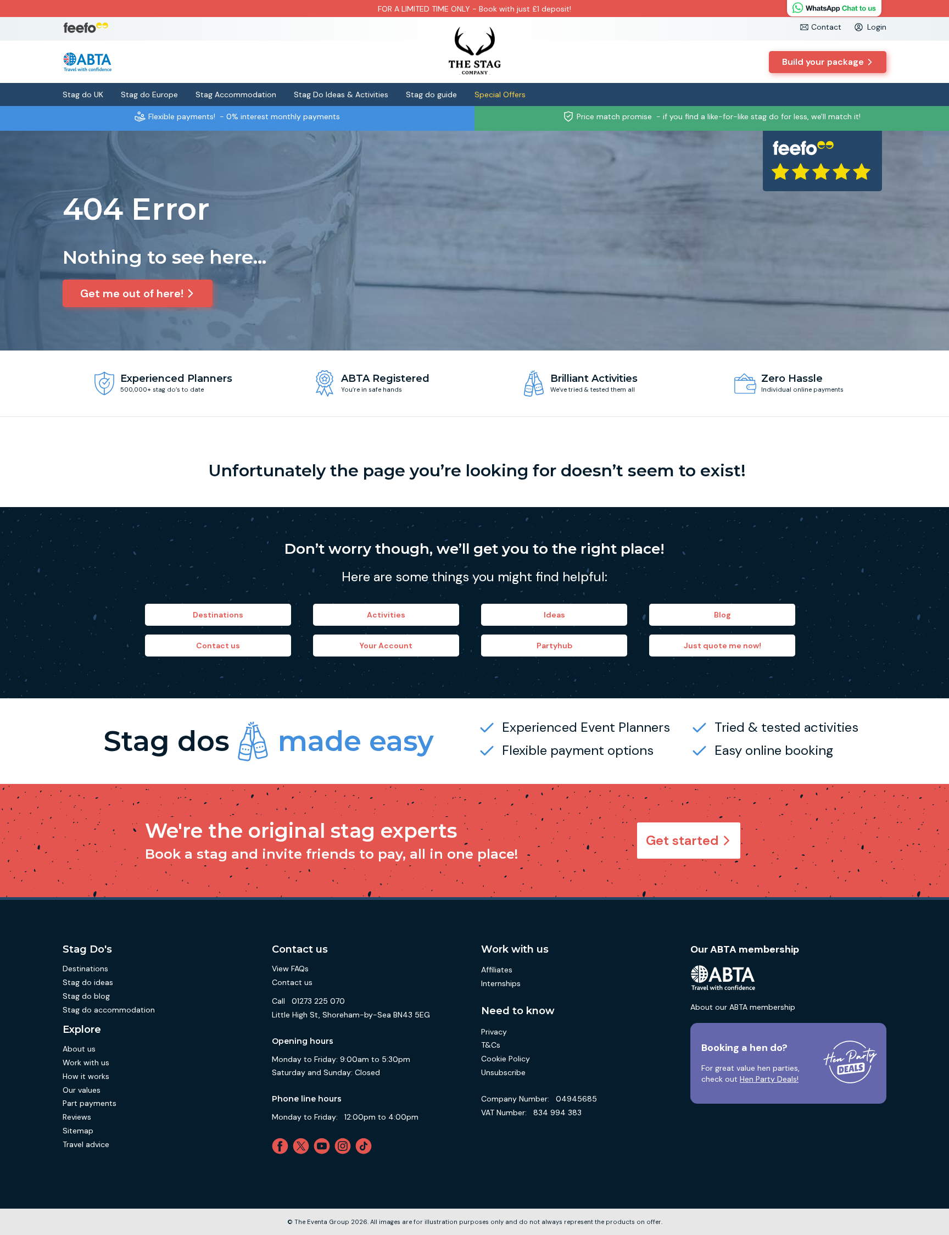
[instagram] (344, 1146)
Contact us (218, 645)
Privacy (494, 1032)
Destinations (218, 615)
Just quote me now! (722, 645)
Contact (826, 27)
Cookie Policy (505, 1059)
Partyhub (554, 645)
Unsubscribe (503, 1072)
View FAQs (290, 968)
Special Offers (500, 94)
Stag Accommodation (236, 94)
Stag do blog (86, 996)
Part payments (89, 1103)
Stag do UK (83, 94)
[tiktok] (365, 1146)
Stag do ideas (88, 982)
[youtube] (324, 1146)
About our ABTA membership (742, 1007)
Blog (722, 615)
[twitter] (303, 1146)
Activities (386, 615)
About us (79, 1049)
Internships (501, 983)
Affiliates (496, 970)
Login (876, 27)
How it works (86, 1076)
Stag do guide (431, 94)
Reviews (77, 1117)
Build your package (823, 62)
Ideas (554, 615)
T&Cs (490, 1045)
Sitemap (78, 1131)
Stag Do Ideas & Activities (341, 94)
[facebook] (282, 1146)
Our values (82, 1090)
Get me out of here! (131, 293)
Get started (682, 840)
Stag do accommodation (109, 1010)
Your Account (386, 645)
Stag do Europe (149, 94)
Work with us (86, 1062)
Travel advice (86, 1144)
